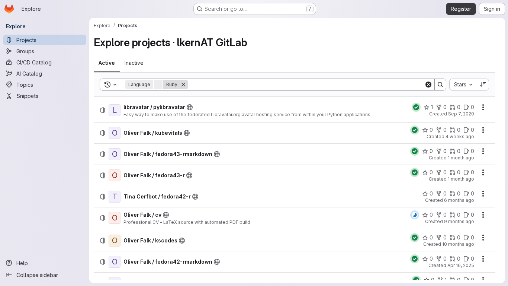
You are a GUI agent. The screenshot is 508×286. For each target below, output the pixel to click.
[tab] (107, 63)
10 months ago (458, 244)
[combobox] (463, 84)
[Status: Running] (414, 214)
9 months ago (459, 221)
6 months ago (459, 200)
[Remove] (183, 84)
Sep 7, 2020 (461, 114)
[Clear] (428, 84)
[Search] (440, 84)
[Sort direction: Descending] (483, 84)
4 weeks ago (460, 136)
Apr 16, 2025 (460, 265)
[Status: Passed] (416, 107)
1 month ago (461, 158)
